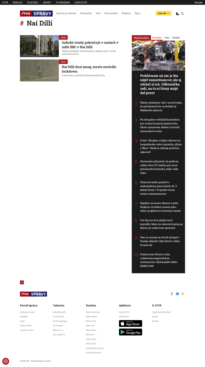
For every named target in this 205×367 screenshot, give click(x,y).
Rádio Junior (91, 343)
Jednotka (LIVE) (59, 312)
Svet (98, 13)
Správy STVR (124, 312)
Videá (22, 321)
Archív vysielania (60, 321)
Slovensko (86, 13)
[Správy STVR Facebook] (172, 294)
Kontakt (199, 2)
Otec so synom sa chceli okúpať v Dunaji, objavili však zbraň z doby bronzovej (160, 241)
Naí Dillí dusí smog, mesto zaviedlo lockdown (89, 69)
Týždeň (176, 37)
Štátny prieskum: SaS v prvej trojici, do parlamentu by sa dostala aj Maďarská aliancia (161, 106)
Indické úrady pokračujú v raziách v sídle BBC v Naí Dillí (90, 44)
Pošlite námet (26, 325)
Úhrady (155, 321)
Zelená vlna (124, 316)
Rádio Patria (91, 330)
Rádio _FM (90, 325)
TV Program (63, 2)
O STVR (156, 305)
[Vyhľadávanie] (182, 13)
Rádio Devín (91, 321)
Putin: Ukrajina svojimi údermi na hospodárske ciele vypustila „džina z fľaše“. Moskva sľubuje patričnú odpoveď (161, 146)
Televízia (32, 2)
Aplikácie (125, 305)
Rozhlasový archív (93, 352)
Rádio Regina (91, 316)
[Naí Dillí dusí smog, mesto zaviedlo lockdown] (39, 70)
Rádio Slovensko (93, 312)
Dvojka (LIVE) (58, 316)
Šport (138, 13)
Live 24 (162, 13)
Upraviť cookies (26, 330)
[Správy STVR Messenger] (177, 294)
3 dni (166, 37)
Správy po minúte (66, 13)
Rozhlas (17, 2)
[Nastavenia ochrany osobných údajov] (5, 361)
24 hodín (157, 37)
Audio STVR (80, 2)
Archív (47, 2)
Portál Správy (28, 305)
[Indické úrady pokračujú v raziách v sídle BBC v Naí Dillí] (39, 46)
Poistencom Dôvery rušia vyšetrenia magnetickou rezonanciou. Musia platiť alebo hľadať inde (158, 260)
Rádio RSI (90, 334)
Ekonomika (111, 13)
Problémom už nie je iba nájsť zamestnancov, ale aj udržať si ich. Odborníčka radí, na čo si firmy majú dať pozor (160, 84)
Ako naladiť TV (59, 334)
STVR (5, 2)
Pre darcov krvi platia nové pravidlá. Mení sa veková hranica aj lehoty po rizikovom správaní (161, 224)
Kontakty (23, 316)
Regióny (126, 13)
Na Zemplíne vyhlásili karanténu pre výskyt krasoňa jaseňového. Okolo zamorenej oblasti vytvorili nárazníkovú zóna (160, 125)
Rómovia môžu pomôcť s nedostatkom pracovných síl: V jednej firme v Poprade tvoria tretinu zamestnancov (158, 187)
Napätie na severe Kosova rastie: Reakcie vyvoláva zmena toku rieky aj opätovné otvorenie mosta (160, 206)
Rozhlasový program (95, 348)
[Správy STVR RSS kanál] (183, 294)
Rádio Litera (91, 339)
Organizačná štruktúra (161, 312)
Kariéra (155, 316)
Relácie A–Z (58, 330)
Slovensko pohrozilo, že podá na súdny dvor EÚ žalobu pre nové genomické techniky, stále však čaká (159, 167)
